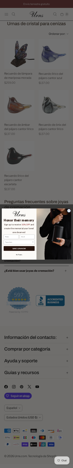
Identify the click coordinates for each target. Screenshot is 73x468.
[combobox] (18, 242)
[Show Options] (33, 242)
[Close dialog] (69, 210)
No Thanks (19, 255)
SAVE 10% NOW (19, 248)
